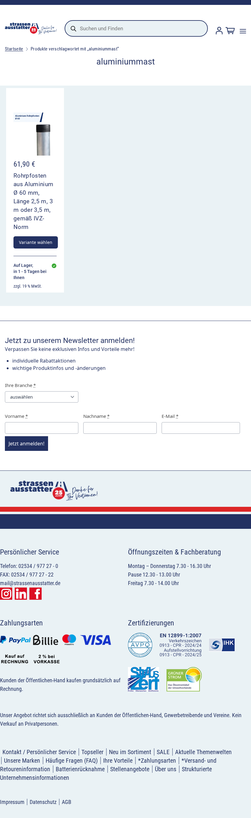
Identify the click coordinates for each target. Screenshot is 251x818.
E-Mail (170, 416)
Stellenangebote (129, 769)
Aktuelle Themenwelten (203, 752)
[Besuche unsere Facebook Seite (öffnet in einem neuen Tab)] (35, 594)
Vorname (16, 416)
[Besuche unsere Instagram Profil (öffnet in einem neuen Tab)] (6, 594)
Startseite (14, 49)
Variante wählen (35, 242)
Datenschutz (43, 802)
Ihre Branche (20, 385)
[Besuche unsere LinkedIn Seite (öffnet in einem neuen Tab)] (21, 594)
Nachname (96, 416)
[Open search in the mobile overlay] (136, 28)
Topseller (92, 752)
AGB (66, 802)
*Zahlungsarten (157, 760)
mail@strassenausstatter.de (30, 583)
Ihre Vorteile (118, 760)
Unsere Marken (22, 760)
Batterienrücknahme (80, 769)
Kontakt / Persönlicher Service (39, 752)
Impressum (12, 802)
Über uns (165, 769)
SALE (163, 752)
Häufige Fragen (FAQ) (72, 760)
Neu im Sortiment (130, 752)
